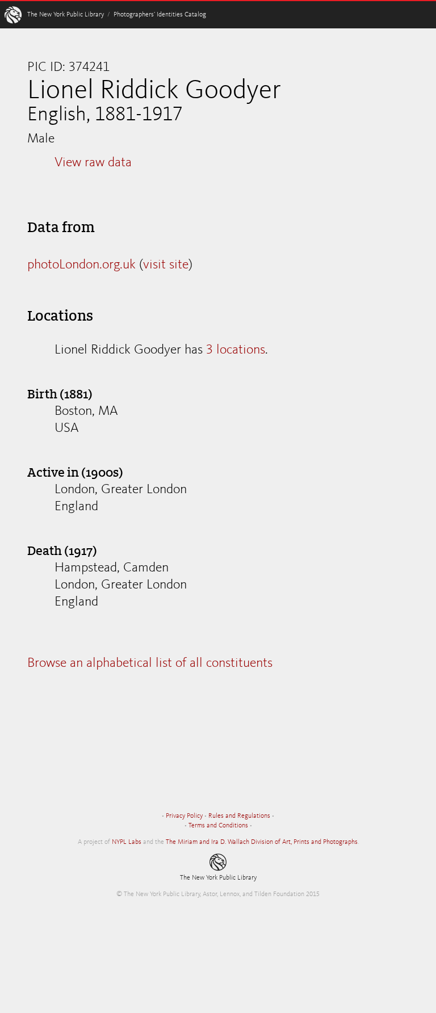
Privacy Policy (184, 816)
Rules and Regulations (239, 816)
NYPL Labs (126, 842)
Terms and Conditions (218, 825)
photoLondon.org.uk (81, 265)
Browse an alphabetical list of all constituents (149, 663)
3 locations (235, 350)
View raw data (93, 163)
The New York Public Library (65, 14)
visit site (165, 265)
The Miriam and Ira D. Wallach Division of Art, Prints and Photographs (262, 842)
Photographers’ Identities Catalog (160, 14)
